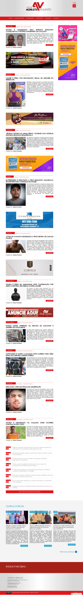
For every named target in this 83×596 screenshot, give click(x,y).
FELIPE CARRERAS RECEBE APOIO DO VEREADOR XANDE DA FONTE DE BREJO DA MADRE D (40, 527)
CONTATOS (48, 18)
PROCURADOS (30, 18)
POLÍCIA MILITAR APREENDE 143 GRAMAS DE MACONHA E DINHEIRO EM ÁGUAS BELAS (29, 326)
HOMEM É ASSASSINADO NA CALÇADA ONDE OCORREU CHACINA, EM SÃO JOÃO (29, 423)
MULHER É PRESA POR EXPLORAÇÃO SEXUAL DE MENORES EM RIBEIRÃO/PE (29, 78)
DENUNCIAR (39, 18)
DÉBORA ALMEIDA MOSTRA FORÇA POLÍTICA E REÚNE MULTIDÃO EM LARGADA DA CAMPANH (16, 527)
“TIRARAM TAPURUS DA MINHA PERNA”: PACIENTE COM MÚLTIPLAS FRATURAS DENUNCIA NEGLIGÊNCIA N (29, 134)
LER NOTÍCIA (49, 44)
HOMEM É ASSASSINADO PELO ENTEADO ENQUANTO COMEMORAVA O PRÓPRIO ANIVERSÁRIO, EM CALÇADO (29, 30)
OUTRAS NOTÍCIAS (19, 18)
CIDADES (55, 18)
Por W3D (76, 592)
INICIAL (10, 18)
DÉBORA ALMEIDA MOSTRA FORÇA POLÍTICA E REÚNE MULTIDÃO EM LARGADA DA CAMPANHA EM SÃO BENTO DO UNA (32, 448)
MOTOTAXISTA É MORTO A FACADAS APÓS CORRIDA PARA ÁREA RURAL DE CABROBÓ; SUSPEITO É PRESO (29, 354)
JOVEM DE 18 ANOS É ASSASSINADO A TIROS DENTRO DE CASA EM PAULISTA (29, 237)
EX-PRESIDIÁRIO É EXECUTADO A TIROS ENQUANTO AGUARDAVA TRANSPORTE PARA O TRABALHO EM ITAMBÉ (29, 180)
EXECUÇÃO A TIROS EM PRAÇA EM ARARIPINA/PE (23, 387)
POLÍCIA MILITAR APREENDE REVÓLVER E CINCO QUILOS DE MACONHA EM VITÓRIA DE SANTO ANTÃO (29, 464)
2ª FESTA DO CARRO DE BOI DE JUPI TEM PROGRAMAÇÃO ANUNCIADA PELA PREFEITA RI (63, 527)
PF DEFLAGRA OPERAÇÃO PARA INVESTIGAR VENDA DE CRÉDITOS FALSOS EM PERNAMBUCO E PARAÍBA (31, 470)
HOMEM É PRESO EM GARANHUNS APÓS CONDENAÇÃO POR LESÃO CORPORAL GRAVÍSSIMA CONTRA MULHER (29, 285)
